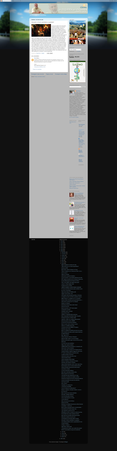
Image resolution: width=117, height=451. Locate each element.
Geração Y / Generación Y (81, 156)
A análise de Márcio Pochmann (67, 354)
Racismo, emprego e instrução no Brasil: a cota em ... (71, 389)
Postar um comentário (37, 69)
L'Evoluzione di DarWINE (66, 386)
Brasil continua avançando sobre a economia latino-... (71, 407)
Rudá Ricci (78, 91)
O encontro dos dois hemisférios (67, 343)
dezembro (64, 252)
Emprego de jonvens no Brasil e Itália (68, 317)
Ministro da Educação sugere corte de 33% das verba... (72, 340)
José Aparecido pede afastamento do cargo (69, 375)
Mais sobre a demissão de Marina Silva (69, 372)
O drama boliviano (65, 423)
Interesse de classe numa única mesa (68, 356)
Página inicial (49, 74)
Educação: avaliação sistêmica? (67, 394)
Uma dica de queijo (65, 381)
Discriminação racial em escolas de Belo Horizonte (71, 365)
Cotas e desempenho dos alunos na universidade (79, 227)
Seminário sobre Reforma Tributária (68, 362)
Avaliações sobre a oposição (67, 311)
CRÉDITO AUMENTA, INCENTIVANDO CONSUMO (71, 287)
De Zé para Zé (64, 391)
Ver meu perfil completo (74, 117)
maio (63, 263)
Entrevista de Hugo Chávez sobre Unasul (69, 304)
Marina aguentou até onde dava (67, 373)
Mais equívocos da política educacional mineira (70, 415)
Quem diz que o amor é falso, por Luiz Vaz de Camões (82, 144)
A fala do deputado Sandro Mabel (67, 359)
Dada (35, 58)
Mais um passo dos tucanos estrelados (69, 392)
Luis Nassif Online (81, 130)
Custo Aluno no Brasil (65, 368)
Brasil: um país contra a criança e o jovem (69, 324)
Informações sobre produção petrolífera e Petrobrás (71, 295)
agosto (63, 258)
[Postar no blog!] (48, 53)
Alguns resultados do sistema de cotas (68, 264)
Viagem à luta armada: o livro (67, 293)
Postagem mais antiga (61, 74)
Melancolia (63, 341)
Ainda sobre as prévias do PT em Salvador (69, 301)
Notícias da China (64, 402)
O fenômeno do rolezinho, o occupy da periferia (79, 203)
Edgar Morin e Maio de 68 (66, 426)
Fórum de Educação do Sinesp (67, 396)
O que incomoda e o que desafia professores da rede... (72, 277)
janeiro (63, 436)
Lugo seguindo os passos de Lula (67, 410)
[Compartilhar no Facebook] (50, 53)
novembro (64, 253)
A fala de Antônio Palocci (66, 357)
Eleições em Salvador (65, 303)
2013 (62, 242)
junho (63, 261)
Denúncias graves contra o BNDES (68, 320)
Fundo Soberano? (64, 399)
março (63, 433)
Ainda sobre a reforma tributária (67, 348)
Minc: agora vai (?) (65, 335)
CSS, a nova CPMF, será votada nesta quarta (70, 282)
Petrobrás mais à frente (66, 328)
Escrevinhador (82, 124)
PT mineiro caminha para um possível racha (70, 352)
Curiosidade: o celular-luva (66, 405)
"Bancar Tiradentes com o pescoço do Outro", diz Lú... (71, 271)
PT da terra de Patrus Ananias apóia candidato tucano (71, 288)
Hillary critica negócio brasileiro (67, 344)
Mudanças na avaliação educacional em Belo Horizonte (72, 404)
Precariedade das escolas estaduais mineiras (70, 413)
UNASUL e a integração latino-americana (69, 314)
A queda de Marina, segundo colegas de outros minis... (72, 351)
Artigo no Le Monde (65, 274)
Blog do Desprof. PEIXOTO (81, 151)
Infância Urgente (72, 184)
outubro (63, 255)
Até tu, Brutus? (64, 383)
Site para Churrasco (65, 306)
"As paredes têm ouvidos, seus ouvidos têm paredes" (71, 428)
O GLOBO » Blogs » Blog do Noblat (81, 141)
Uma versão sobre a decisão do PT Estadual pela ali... (71, 349)
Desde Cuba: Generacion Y (74, 182)
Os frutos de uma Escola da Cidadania (68, 322)
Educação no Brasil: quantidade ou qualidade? (70, 420)
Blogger (66, 441)
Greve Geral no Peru (65, 312)
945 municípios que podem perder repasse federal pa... (72, 332)
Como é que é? (64, 272)
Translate (78, 51)
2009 (62, 249)
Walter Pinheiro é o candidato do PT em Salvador (70, 298)
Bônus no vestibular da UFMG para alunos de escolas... (72, 330)
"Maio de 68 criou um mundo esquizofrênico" (70, 266)
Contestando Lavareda (65, 309)
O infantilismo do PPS (78, 210)
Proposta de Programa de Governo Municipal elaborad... (72, 378)
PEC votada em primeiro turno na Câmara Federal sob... (72, 279)
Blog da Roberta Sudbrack (81, 160)
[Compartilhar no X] (49, 53)
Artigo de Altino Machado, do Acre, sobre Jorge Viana (71, 364)
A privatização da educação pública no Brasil (70, 418)
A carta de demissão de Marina (67, 370)
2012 (62, 244)
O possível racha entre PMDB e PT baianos (69, 327)
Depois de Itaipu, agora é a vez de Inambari (69, 338)
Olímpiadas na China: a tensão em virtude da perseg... (72, 412)
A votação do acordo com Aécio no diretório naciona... (71, 296)
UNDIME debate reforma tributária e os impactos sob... (72, 346)
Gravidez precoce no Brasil (66, 285)
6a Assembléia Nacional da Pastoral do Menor (70, 280)
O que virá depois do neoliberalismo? (68, 388)
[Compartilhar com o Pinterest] (52, 53)
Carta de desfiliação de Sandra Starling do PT (78, 194)
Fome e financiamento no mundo (67, 397)
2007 (62, 438)
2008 (62, 250)
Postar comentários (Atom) (40, 76)
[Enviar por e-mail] (47, 53)
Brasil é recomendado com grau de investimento (70, 429)
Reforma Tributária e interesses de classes (69, 360)
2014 (62, 241)
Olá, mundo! (81, 125)
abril (63, 431)
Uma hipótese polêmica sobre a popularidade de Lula (71, 421)
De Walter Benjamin (65, 333)
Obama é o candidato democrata (67, 325)
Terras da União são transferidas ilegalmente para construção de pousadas (82, 133)
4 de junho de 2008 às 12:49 (39, 66)
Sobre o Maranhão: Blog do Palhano (76, 181)
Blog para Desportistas (73, 188)
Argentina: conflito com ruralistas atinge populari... (71, 319)
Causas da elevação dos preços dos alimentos (70, 380)
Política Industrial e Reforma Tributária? (69, 336)
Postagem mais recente (37, 74)
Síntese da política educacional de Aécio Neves (70, 367)
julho (63, 260)
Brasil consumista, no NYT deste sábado (69, 308)
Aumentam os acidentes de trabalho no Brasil (70, 376)
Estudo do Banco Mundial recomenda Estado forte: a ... (72, 300)
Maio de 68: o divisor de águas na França (69, 269)
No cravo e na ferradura (66, 290)
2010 (62, 247)
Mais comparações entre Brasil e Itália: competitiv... (71, 316)
